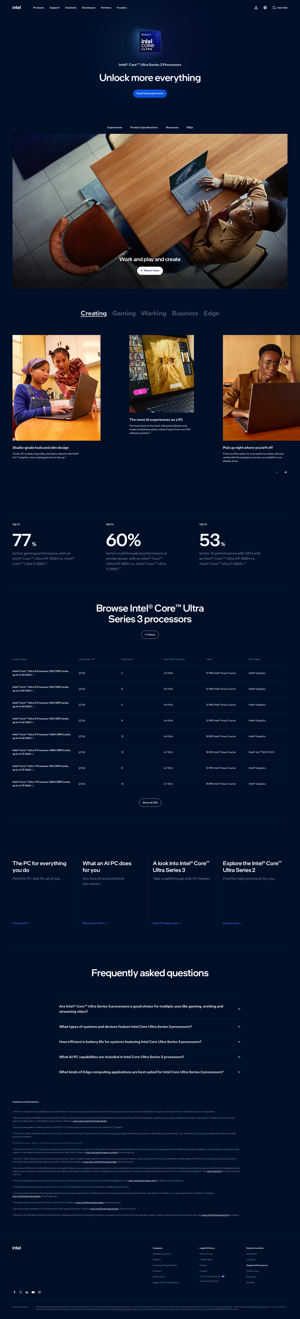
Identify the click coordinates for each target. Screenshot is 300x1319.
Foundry (122, 7)
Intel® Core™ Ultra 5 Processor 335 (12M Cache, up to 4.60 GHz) (40, 720)
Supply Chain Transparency (166, 1282)
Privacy (203, 1265)
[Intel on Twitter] (21, 1292)
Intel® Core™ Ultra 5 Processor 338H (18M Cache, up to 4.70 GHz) (41, 752)
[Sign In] (256, 7)
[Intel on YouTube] (33, 1292)
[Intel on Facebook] (14, 1292)
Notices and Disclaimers (260, 1307)
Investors (250, 1259)
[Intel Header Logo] (16, 7)
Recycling (251, 1276)
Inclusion (157, 1271)
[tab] (94, 313)
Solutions (70, 7)
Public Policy (159, 1276)
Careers (157, 1259)
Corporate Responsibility (165, 1265)
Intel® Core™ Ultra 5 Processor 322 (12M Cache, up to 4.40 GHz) (40, 673)
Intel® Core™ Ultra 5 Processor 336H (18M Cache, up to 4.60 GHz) (41, 736)
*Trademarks (205, 1259)
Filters (151, 634)
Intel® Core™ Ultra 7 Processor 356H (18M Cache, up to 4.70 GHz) (41, 783)
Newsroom (251, 1253)
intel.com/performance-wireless (102, 1152)
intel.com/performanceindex (222, 1307)
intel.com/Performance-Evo (215, 1215)
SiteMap (250, 1282)
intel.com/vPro (214, 1171)
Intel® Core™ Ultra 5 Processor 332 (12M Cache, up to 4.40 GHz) (40, 704)
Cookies (203, 1271)
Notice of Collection (209, 1281)
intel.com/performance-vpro (142, 1180)
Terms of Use (205, 1253)
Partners (106, 7)
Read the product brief (150, 93)
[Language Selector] (265, 7)
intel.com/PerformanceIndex (26, 1196)
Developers (88, 7)
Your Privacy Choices (209, 1276)
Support (55, 7)
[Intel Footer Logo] (17, 1248)
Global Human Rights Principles (125, 1309)
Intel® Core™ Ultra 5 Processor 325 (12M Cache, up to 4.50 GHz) (40, 688)
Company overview (162, 1253)
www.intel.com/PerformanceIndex (90, 1121)
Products (38, 7)
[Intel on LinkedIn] (27, 1292)
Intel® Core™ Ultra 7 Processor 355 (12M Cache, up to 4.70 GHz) (40, 767)
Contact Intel (252, 1271)
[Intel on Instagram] (40, 1292)
